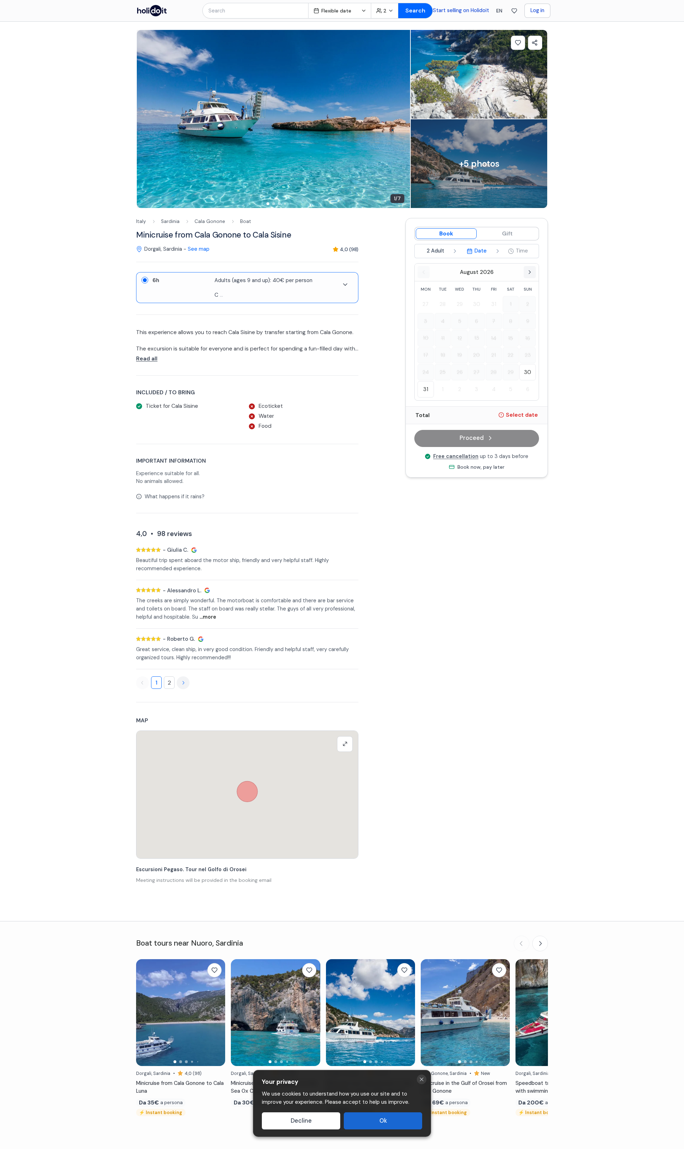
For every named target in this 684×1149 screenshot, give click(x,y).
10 (426, 338)
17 (425, 355)
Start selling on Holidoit (461, 10)
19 (459, 355)
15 (510, 338)
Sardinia (170, 221)
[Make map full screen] (345, 744)
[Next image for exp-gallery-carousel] (401, 119)
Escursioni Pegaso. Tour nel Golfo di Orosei (191, 869)
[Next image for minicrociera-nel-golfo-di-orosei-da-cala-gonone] (500, 1012)
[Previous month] (424, 272)
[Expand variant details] (345, 284)
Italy (141, 221)
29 (460, 304)
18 (442, 355)
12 (459, 338)
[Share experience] (535, 43)
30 (476, 304)
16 (527, 338)
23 (528, 355)
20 (476, 355)
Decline (301, 1120)
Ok (383, 1120)
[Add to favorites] (518, 43)
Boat (245, 221)
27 (426, 304)
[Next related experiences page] (540, 943)
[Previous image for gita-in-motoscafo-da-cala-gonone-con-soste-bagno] (524, 1012)
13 (476, 338)
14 (493, 338)
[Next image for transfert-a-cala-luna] (216, 1012)
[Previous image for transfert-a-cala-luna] (145, 1012)
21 (493, 355)
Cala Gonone (210, 221)
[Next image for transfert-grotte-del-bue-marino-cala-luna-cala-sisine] (406, 1012)
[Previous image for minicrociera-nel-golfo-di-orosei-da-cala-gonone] (429, 1012)
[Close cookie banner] (421, 1079)
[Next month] (530, 272)
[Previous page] (142, 682)
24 (426, 371)
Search (415, 10)
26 (460, 371)
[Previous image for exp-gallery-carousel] (145, 119)
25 (443, 371)
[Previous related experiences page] (521, 943)
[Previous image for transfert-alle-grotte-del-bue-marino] (239, 1012)
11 (443, 338)
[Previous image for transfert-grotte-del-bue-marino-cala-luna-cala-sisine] (334, 1012)
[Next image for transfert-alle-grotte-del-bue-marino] (311, 1012)
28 (443, 304)
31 (493, 304)
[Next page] (183, 682)
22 (510, 355)
